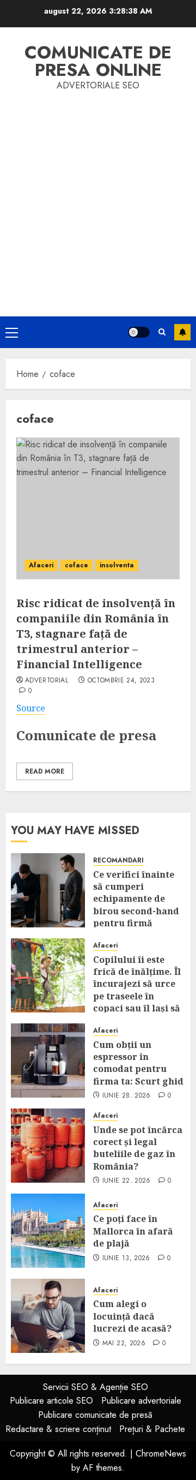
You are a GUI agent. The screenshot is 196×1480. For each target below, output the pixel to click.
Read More (44, 771)
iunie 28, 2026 (126, 1096)
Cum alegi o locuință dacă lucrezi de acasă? (132, 1316)
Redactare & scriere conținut (58, 1429)
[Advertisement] (98, 196)
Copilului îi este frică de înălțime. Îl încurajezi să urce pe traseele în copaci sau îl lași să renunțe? (137, 990)
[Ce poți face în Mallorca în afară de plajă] (48, 1231)
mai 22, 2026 (123, 1343)
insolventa (117, 565)
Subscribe (182, 332)
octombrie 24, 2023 (121, 680)
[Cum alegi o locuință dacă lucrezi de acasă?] (48, 1316)
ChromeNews (161, 1453)
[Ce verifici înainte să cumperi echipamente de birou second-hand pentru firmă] (48, 890)
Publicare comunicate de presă (95, 1415)
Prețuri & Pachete (152, 1429)
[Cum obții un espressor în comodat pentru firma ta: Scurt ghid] (48, 1060)
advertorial (46, 680)
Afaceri (41, 565)
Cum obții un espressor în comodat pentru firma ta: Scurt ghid (138, 1063)
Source (30, 708)
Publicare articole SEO (51, 1400)
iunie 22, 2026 (126, 1181)
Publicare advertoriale (141, 1400)
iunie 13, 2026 (126, 1258)
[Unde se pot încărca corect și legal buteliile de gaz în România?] (48, 1145)
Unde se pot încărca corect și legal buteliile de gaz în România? (137, 1148)
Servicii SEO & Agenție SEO (95, 1387)
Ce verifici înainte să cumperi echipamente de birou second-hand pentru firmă (136, 899)
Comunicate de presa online (97, 61)
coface (76, 565)
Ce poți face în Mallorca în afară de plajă (133, 1231)
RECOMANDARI (118, 860)
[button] (11, 332)
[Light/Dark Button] (139, 332)
